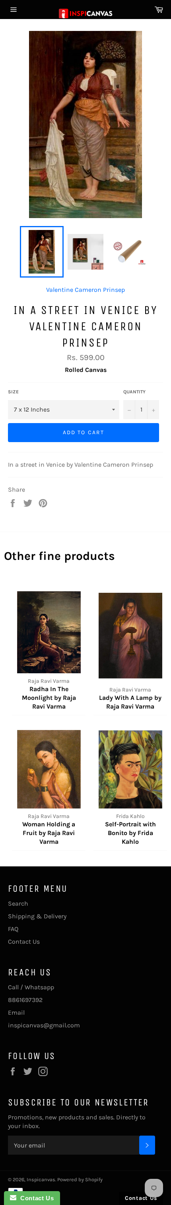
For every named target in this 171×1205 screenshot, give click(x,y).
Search (18, 903)
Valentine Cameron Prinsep (85, 289)
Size (13, 392)
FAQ (13, 929)
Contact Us (24, 941)
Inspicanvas (41, 1179)
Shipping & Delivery (37, 916)
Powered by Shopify (80, 1179)
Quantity (134, 392)
